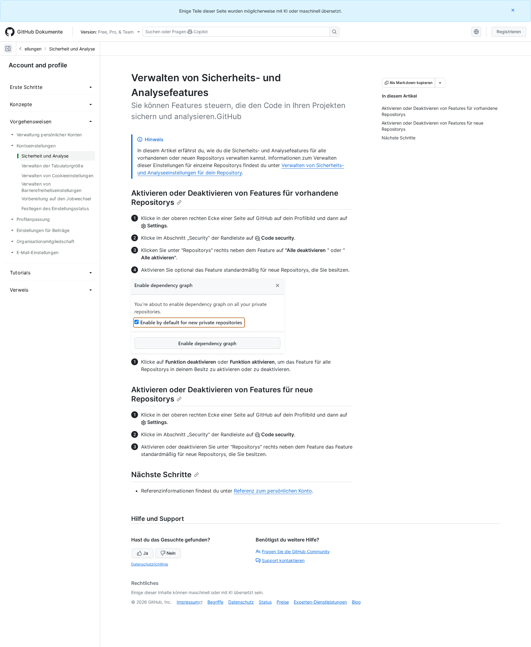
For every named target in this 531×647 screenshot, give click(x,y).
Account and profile (38, 65)
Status (265, 602)
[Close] (513, 10)
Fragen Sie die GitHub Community (296, 551)
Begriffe (215, 602)
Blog (356, 602)
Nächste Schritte (161, 474)
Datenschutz (241, 602)
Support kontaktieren (283, 560)
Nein (171, 553)
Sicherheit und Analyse (72, 48)
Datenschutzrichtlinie (149, 564)
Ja (145, 553)
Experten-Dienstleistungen (320, 602)
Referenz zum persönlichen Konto (273, 491)
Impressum (188, 602)
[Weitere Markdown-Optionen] (440, 83)
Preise (283, 602)
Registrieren (509, 31)
